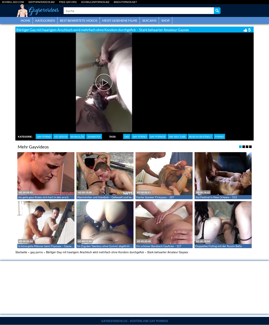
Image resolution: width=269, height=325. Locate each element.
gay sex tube (177, 136)
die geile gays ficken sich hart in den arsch (43, 197)
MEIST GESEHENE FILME (119, 20)
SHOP (165, 20)
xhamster (94, 136)
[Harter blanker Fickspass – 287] (164, 173)
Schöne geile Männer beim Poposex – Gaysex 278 (48, 246)
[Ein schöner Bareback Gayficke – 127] (164, 222)
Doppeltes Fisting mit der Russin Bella (218, 246)
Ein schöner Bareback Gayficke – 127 (158, 246)
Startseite (21, 252)
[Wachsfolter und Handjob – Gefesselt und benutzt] (105, 173)
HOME (25, 20)
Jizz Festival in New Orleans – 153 (216, 197)
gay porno (44, 136)
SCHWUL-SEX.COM (13, 1)
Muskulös (77, 136)
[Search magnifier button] (217, 10)
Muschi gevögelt (200, 136)
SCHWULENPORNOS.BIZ (95, 1)
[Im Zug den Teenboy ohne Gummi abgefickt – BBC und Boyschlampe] (105, 222)
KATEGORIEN (45, 20)
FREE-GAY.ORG (68, 1)
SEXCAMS (149, 20)
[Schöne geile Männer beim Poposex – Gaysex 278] (45, 222)
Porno (219, 136)
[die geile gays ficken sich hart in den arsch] (45, 173)
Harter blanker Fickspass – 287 (155, 197)
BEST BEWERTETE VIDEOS (78, 20)
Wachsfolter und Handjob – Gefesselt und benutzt (107, 197)
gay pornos (157, 136)
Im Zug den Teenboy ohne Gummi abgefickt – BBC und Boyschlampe (118, 246)
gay (126, 136)
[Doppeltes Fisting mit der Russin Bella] (223, 222)
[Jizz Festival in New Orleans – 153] (223, 173)
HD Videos (60, 136)
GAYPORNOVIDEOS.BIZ (41, 1)
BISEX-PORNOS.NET (125, 1)
